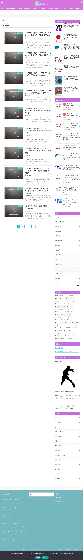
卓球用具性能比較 (11, 8)
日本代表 (64, 333)
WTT (57, 298)
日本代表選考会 (72, 333)
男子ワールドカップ (70, 335)
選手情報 (51, 8)
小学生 (57, 333)
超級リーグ (64, 338)
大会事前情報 (27, 8)
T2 (72, 295)
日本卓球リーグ (59, 335)
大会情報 (57, 245)
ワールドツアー (69, 317)
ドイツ (58, 254)
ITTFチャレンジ (64, 295)
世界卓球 (68, 322)
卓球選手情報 (59, 330)
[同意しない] (81, 555)
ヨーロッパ (74, 311)
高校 (71, 338)
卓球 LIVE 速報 (59, 348)
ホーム (3, 8)
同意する (38, 557)
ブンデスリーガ (59, 311)
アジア (63, 298)
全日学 (67, 325)
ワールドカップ (59, 317)
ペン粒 (67, 311)
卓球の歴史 (79, 8)
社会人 (57, 338)
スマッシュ (70, 306)
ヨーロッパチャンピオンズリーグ (63, 314)
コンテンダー (59, 303)
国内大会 (58, 264)
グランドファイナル (69, 301)
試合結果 (20, 8)
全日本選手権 (75, 325)
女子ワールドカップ (74, 330)
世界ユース (70, 319)
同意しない (45, 557)
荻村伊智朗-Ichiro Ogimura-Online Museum (67, 352)
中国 (57, 259)
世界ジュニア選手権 (60, 319)
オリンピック (59, 301)
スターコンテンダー (60, 306)
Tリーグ (57, 8)
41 (33, 226)
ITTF (57, 295)
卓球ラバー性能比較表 (66, 327)
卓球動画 (44, 8)
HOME (3, 12)
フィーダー (74, 309)
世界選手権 (71, 8)
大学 (66, 330)
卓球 (57, 327)
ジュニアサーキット (69, 303)
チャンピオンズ (59, 309)
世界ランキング (36, 8)
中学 (62, 325)
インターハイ (71, 298)
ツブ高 (67, 309)
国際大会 (58, 274)
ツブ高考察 (64, 8)
